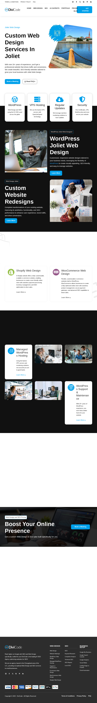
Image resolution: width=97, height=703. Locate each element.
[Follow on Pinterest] (87, 2)
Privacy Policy (26, 2)
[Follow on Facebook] (76, 2)
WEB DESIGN (38, 8)
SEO (46, 8)
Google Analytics (84, 660)
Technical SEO (69, 659)
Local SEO (68, 665)
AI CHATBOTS (54, 8)
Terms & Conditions (11, 2)
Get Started (85, 10)
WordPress (54, 163)
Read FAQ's (30, 81)
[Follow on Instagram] (73, 2)
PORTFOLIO (65, 8)
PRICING (75, 8)
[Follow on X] (80, 2)
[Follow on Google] (83, 2)
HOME (29, 8)
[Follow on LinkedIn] (91, 2)
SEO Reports (68, 662)
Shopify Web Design (55, 680)
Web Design (53, 650)
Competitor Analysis (70, 656)
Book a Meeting (12, 81)
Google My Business (85, 652)
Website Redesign (55, 653)
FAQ (34, 2)
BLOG (76, 11)
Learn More (56, 173)
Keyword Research (70, 653)
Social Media (83, 662)
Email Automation (84, 670)
